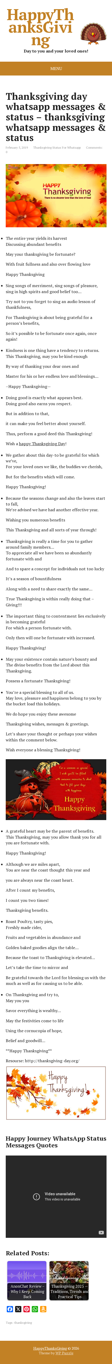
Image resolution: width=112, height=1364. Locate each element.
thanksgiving (23, 1323)
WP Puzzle (64, 1352)
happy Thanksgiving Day (42, 443)
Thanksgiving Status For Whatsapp (57, 147)
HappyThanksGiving (40, 26)
